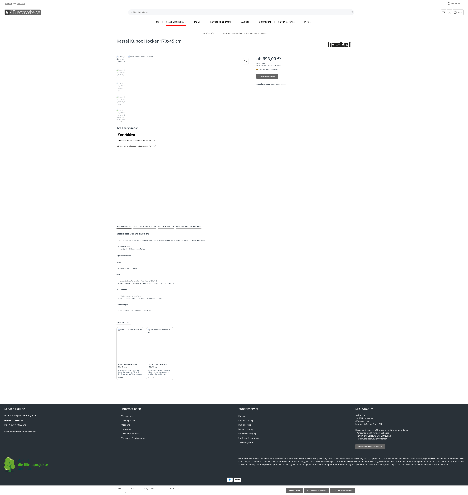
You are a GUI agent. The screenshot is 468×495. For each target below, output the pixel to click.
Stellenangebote (245, 442)
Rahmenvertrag (245, 420)
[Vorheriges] (236, 104)
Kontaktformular (28, 431)
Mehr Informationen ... (177, 489)
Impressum (127, 492)
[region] (184, 89)
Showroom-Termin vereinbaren (370, 447)
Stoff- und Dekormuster (249, 438)
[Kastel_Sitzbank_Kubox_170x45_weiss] (189, 82)
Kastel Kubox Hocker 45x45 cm (127, 365)
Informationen (131, 409)
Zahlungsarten (128, 420)
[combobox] (238, 12)
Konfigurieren (294, 490)
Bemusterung (244, 425)
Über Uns (125, 425)
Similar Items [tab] (124, 322)
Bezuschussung (245, 429)
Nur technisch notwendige (316, 490)
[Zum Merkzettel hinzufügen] (246, 61)
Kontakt (242, 416)
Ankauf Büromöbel (130, 433)
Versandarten (127, 416)
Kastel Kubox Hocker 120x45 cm (157, 365)
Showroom (126, 429)
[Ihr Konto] (449, 12)
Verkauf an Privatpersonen (133, 438)
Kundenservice (248, 409)
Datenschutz (118, 492)
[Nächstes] (121, 121)
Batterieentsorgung (247, 433)
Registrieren (21, 3)
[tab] (124, 226)
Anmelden (8, 3)
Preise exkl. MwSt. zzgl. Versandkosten (268, 65)
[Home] (157, 22)
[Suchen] (351, 12)
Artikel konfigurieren (267, 76)
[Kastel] (339, 44)
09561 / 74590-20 (13, 420)
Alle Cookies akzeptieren (342, 490)
